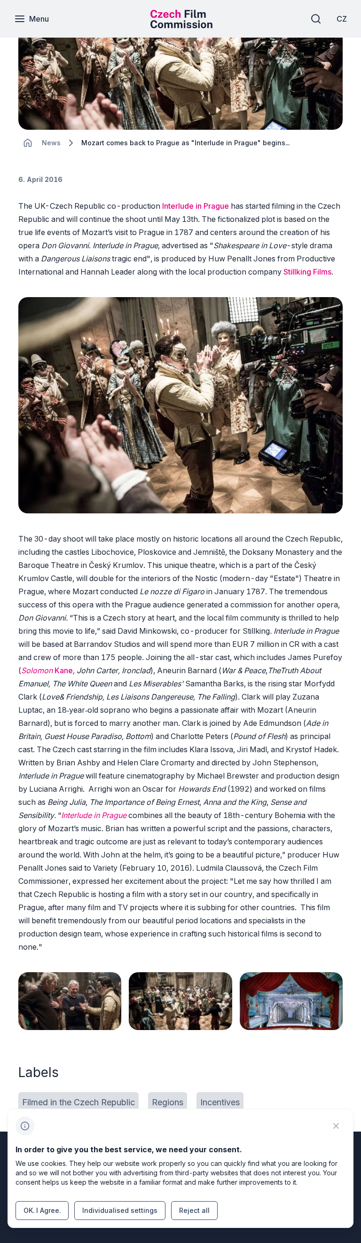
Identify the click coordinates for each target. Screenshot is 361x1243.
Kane (64, 670)
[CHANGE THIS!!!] (27, 143)
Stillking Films (307, 271)
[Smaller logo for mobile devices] (181, 25)
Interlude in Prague (195, 206)
